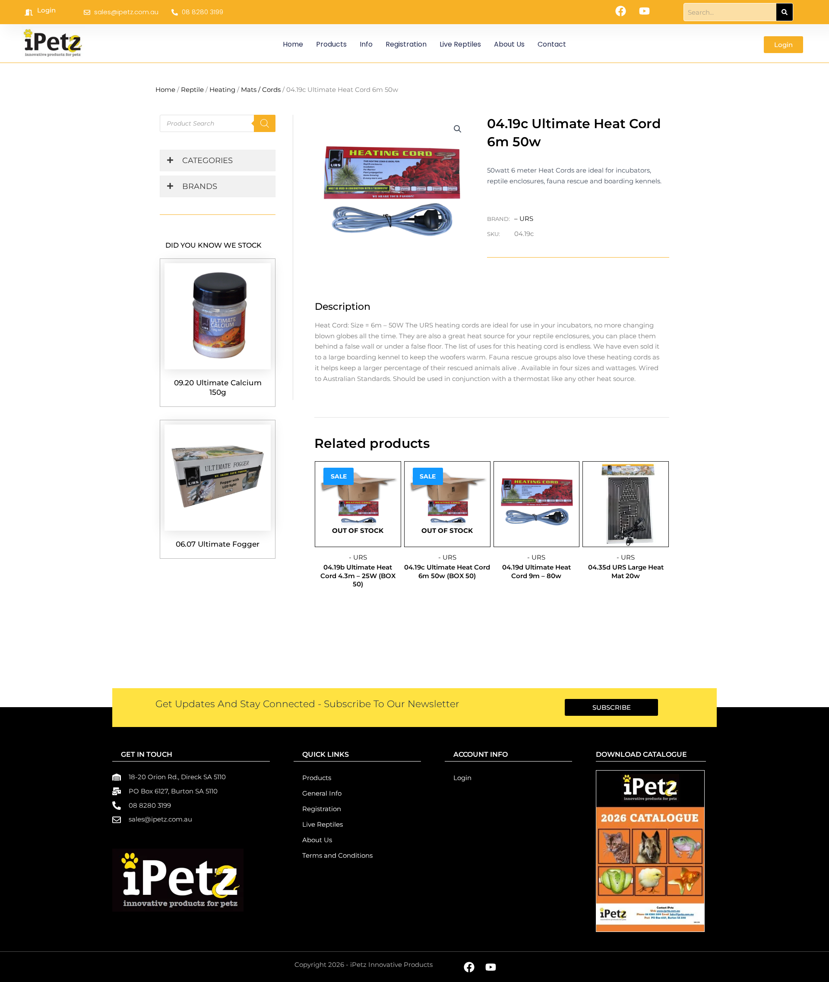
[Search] (784, 12)
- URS (358, 557)
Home (293, 44)
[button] (457, 129)
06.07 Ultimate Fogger (217, 544)
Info (366, 44)
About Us (509, 44)
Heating (222, 89)
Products (331, 44)
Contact (552, 44)
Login (46, 10)
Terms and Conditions (337, 855)
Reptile (192, 89)
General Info (322, 793)
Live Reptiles (460, 44)
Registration (406, 44)
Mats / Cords (261, 89)
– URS (523, 218)
